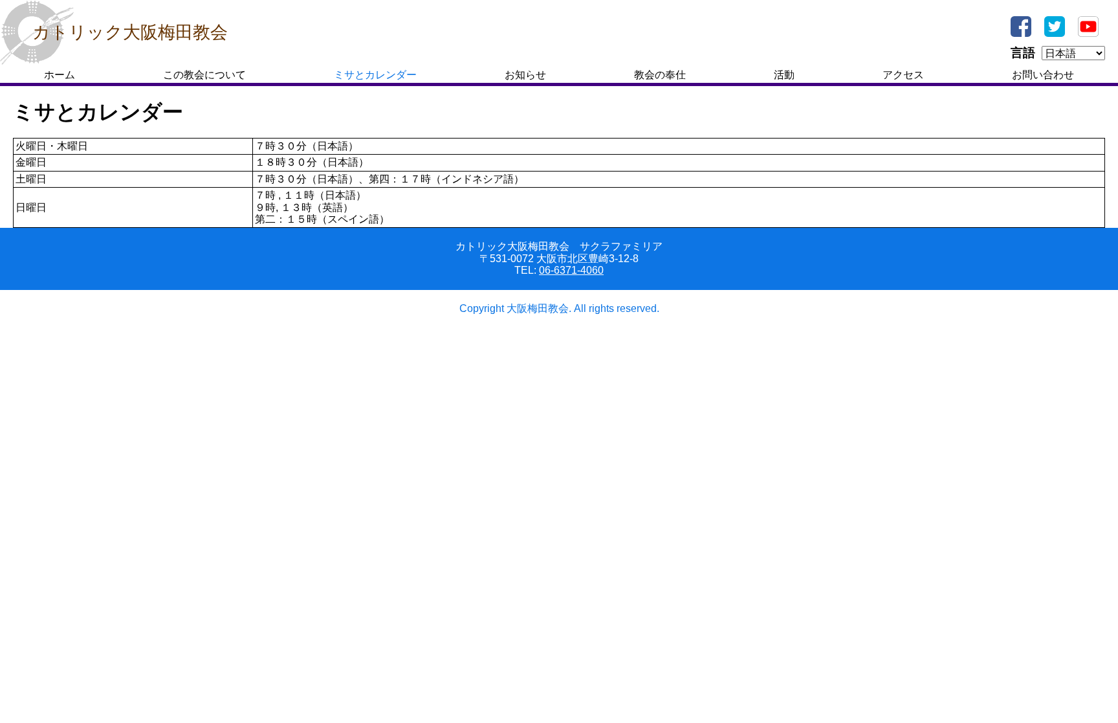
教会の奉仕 (660, 74)
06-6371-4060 (571, 270)
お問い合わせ (1043, 74)
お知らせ (525, 74)
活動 (784, 74)
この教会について (204, 74)
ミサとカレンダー (375, 74)
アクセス (903, 74)
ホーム (59, 74)
